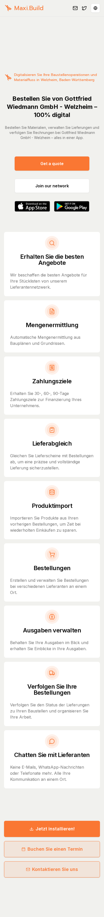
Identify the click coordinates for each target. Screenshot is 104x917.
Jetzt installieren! (55, 828)
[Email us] (75, 8)
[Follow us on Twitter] (84, 8)
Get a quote (52, 163)
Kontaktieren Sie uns (55, 869)
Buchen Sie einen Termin (55, 849)
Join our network (52, 185)
